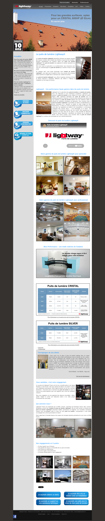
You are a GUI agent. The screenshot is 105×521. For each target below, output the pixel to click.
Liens (48, 514)
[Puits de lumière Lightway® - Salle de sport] (62, 462)
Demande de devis (23, 104)
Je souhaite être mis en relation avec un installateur (76, 495)
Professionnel (84, 2)
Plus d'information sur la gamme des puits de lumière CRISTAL (63, 317)
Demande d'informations (23, 125)
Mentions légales (41, 514)
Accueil (41, 6)
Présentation (48, 6)
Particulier (75, 2)
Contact (87, 6)
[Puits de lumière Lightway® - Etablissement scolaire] (81, 462)
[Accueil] (24, 7)
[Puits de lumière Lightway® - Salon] (44, 462)
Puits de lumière (64, 2)
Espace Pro (64, 514)
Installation (71, 6)
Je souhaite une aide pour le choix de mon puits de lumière (76, 502)
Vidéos (81, 6)
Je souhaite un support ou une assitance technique (48, 502)
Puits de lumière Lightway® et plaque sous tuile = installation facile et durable (22, 83)
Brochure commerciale (23, 115)
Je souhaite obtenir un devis (48, 495)
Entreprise (55, 6)
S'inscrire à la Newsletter (23, 136)
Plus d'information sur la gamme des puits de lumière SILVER (63, 345)
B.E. (77, 6)
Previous (17, 30)
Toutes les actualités (19, 94)
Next (88, 30)
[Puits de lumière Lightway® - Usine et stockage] (81, 476)
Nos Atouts (63, 6)
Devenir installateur (56, 514)
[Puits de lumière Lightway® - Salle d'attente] (44, 476)
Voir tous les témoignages (82, 376)
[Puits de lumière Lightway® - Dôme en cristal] (62, 476)
